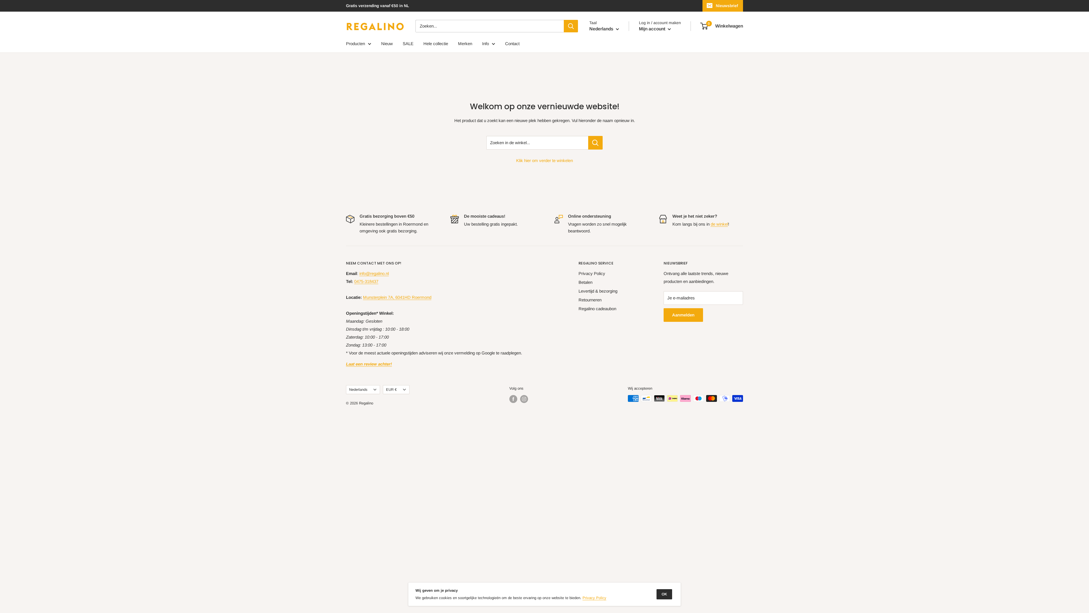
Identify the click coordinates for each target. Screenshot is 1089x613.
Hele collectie (435, 43)
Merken (465, 43)
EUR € (391, 389)
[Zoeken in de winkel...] (595, 143)
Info (485, 43)
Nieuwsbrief (727, 5)
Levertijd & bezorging (598, 291)
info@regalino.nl (374, 273)
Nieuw (387, 43)
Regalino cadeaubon (597, 308)
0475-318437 (366, 281)
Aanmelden (683, 314)
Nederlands (358, 389)
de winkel (719, 224)
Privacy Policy (592, 273)
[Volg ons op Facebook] (513, 399)
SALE (408, 43)
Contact (512, 43)
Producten (355, 43)
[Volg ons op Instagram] (524, 399)
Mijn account (652, 28)
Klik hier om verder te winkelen (544, 160)
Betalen (585, 282)
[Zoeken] (571, 26)
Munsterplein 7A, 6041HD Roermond (397, 297)
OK (664, 594)
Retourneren (590, 299)
